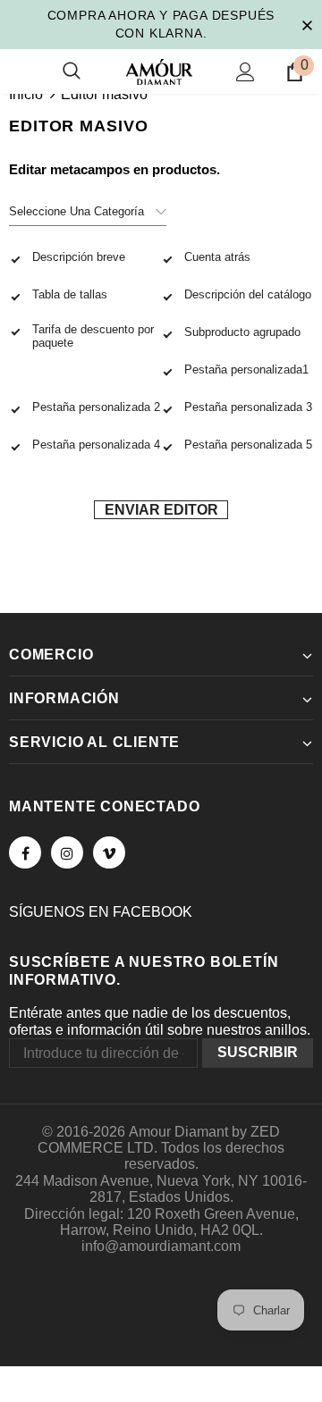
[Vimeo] (109, 852)
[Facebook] (25, 852)
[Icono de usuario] (245, 72)
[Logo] (159, 72)
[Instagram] (67, 852)
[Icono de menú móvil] (19, 71)
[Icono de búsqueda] (71, 71)
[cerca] (307, 24)
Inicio (26, 94)
